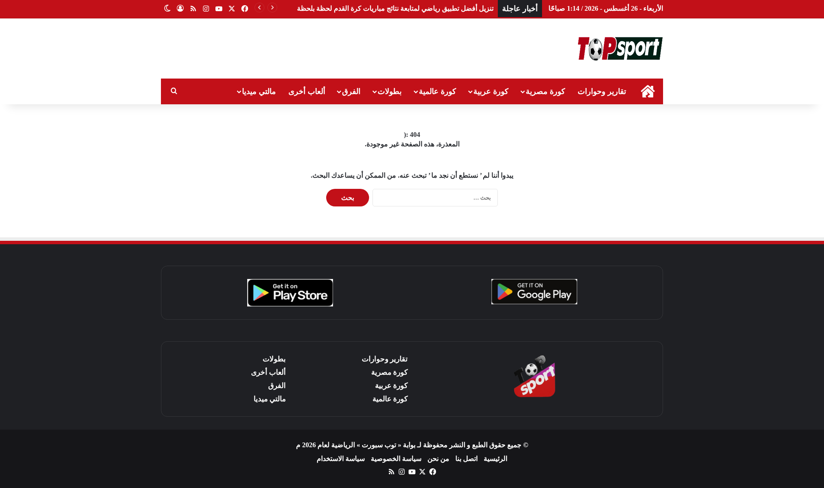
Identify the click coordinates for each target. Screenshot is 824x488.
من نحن (438, 458)
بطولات (390, 91)
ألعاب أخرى (306, 91)
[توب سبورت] (620, 48)
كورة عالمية (437, 91)
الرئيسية (495, 458)
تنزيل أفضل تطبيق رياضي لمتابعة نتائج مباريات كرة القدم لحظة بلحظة (395, 8)
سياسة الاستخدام (341, 458)
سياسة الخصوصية (396, 458)
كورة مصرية (545, 91)
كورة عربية (491, 91)
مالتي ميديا (259, 91)
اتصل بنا (466, 458)
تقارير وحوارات (602, 91)
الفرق (351, 91)
